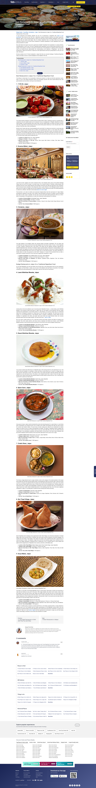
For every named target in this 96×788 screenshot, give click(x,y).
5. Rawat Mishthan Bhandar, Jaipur (27, 69)
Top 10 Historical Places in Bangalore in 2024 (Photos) (25, 711)
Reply (61, 642)
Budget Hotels (65, 2)
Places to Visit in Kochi (68, 756)
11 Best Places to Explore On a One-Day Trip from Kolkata (74, 95)
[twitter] (69, 177)
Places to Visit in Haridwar (53, 749)
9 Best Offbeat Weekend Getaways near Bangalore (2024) (74, 103)
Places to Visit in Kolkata (36, 750)
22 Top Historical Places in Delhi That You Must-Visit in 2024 (40, 716)
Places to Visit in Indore (68, 749)
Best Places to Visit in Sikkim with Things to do (25, 673)
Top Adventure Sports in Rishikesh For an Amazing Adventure (55, 699)
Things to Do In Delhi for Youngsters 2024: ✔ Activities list (25, 702)
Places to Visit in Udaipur (69, 754)
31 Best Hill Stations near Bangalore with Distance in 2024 (40, 682)
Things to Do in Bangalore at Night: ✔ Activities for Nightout (70, 699)
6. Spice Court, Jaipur (24, 70)
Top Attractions (34, 2)
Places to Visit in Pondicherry (37, 756)
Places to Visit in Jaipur (20, 750)
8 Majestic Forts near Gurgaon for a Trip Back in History (55, 713)
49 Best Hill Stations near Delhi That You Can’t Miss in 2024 (25, 682)
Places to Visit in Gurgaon (20, 749)
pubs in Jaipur (48, 317)
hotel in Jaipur (32, 610)
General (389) (20, 730)
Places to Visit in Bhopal (20, 746)
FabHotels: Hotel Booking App (53, 757)
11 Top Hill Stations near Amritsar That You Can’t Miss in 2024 (40, 687)
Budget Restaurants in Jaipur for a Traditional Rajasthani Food (31, 66)
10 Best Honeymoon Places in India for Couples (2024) (40, 671)
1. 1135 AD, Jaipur (23, 61)
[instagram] (77, 785)
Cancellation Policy (39, 775)
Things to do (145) (40, 730)
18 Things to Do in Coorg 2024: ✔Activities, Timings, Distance (70, 697)
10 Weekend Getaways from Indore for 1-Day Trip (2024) (75, 119)
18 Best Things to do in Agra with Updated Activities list (40, 697)
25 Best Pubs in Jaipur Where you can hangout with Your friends (75, 73)
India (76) (73, 730)
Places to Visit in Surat (36, 754)
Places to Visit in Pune (36, 757)
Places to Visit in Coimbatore (53, 756)
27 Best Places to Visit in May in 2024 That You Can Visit (70, 668)
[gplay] (54, 776)
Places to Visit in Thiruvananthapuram (55, 754)
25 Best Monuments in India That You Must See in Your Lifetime (25, 713)
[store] (63, 776)
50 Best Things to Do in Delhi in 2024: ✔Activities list (25, 697)
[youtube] (79, 785)
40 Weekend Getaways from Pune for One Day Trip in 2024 (75, 132)
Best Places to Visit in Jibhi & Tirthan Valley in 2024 (55, 671)
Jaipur (78, 6)
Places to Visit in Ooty (68, 753)
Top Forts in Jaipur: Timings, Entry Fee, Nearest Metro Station (40, 711)
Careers (17, 774)
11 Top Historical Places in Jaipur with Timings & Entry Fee (74, 77)
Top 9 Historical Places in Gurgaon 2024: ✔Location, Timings (70, 713)
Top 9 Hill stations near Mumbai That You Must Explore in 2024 (25, 685)
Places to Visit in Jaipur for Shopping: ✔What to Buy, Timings (75, 49)
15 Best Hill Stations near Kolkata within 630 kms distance (25, 687)
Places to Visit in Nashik (36, 753)
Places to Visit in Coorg (68, 746)
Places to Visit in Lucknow (69, 750)
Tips (58, 2)
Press (17, 775)
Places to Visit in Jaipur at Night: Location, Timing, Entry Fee (75, 69)
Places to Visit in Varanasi (20, 756)
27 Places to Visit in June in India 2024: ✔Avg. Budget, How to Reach (40, 668)
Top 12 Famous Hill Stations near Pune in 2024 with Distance (55, 685)
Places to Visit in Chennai (53, 746)
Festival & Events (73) (22, 733)
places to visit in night (42, 189)
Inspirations (42, 2)
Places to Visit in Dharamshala (53, 747)
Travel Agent (26, 774)
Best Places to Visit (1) (59, 733)
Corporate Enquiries (27, 775)
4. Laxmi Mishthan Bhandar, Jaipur (27, 67)
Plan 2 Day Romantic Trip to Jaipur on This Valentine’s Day (74, 65)
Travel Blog (26, 2)
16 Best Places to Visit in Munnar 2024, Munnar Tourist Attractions (55, 682)
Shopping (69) (49, 733)
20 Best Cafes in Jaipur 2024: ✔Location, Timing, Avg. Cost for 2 (75, 58)
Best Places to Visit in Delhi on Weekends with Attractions (74, 123)
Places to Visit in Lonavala (53, 750)
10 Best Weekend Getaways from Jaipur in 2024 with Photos (74, 81)
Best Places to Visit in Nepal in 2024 (70, 671)
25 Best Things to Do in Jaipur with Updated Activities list (75, 61)
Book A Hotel (81, 2)
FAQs (37, 777)
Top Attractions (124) (51, 730)
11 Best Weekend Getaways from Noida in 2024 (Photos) (74, 99)
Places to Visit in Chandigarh (37, 746)
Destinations (51, 2)
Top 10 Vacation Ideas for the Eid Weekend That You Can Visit (74, 111)
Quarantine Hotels (27, 777)
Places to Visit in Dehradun (20, 747)
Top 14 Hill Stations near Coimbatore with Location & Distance (40, 685)
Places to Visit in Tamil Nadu (38, 673)
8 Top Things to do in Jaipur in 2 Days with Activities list (25, 699)
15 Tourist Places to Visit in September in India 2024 (25, 668)
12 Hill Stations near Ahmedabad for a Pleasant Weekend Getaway (70, 685)
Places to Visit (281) (30, 730)
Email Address (69, 141)
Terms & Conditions (39, 772)
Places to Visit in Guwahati (37, 749)
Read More (40, 73)
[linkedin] (71, 177)
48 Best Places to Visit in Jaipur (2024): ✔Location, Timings (75, 85)
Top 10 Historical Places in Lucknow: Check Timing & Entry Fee (55, 711)
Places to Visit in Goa (68, 747)
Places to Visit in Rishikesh (20, 754)
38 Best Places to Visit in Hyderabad (55, 668)
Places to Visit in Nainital (20, 753)
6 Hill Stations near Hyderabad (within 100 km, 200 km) (70, 682)
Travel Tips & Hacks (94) (63, 730)
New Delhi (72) (32, 733)
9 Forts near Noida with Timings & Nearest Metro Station (40, 713)
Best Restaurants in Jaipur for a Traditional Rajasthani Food (31, 59)
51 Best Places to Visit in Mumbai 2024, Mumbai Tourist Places (25, 671)
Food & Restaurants (72, 6)
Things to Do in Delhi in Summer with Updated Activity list (55, 697)
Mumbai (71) (40, 733)
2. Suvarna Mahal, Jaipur (25, 63)
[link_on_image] (68, 49)
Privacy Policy (38, 774)
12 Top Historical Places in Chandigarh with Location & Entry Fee (25, 716)
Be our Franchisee (27, 772)
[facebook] (67, 177)
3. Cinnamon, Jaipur (24, 64)
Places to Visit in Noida (52, 753)
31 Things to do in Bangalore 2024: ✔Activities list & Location (40, 702)
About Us (17, 772)
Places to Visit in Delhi (36, 747)
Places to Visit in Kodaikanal (20, 757)
